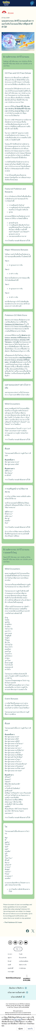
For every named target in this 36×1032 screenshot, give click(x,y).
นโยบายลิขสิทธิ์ (16, 997)
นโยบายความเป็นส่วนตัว (16, 992)
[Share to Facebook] (27, 930)
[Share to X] (32, 930)
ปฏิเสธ (20, 1029)
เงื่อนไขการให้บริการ (16, 988)
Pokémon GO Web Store (14, 324)
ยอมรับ (30, 1029)
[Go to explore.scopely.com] (26, 978)
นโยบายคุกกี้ (17, 1019)
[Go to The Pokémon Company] (13, 978)
